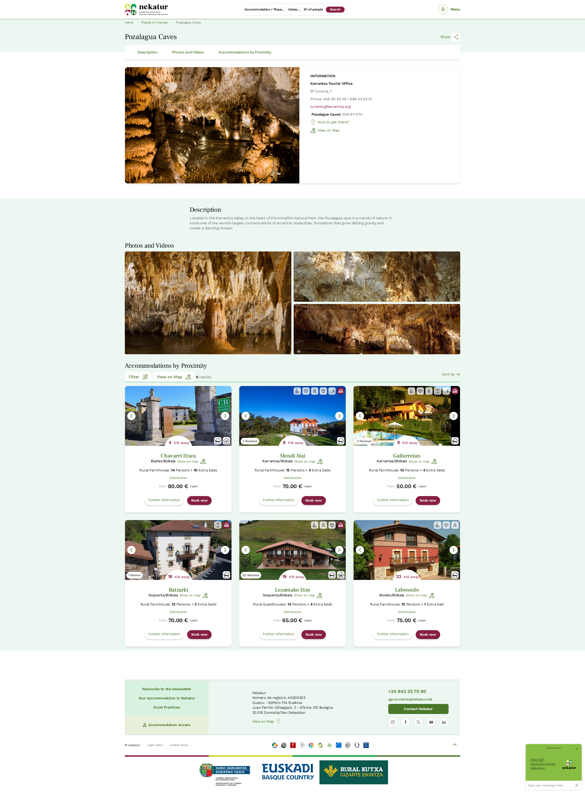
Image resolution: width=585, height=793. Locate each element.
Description (147, 52)
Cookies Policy (179, 745)
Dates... (294, 9)
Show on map (187, 461)
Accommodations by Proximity (244, 52)
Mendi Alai (292, 455)
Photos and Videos (188, 52)
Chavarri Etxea (178, 455)
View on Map (328, 130)
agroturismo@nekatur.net (410, 699)
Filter (134, 376)
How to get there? (333, 122)
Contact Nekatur (418, 709)
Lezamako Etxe (292, 589)
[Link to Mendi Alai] (292, 416)
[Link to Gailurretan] (407, 416)
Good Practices (166, 707)
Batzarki (178, 589)
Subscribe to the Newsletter (166, 689)
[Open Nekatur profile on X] (418, 722)
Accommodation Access (169, 725)
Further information (164, 500)
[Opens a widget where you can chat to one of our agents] (553, 766)
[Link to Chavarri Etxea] (178, 416)
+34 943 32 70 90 (407, 691)
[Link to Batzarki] (178, 550)
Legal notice (155, 745)
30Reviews (250, 575)
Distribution (178, 478)
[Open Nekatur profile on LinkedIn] (444, 722)
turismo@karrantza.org (330, 106)
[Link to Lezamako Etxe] (292, 550)
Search (335, 9)
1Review (134, 575)
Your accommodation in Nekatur (166, 698)
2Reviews (249, 441)
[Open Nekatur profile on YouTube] (431, 722)
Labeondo (407, 589)
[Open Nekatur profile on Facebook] (405, 722)
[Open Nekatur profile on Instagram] (392, 722)
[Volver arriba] (455, 745)
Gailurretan (406, 455)
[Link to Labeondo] (407, 550)
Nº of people (313, 9)
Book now (199, 500)
